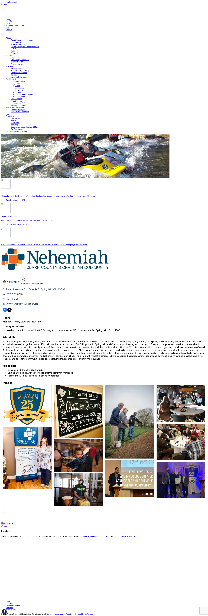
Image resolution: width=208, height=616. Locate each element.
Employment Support (19, 73)
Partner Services (17, 64)
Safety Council (16, 83)
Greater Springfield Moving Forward (25, 47)
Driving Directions (13, 605)
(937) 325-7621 (105, 536)
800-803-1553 (87, 536)
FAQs (13, 51)
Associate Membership (19, 105)
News (8, 114)
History (13, 49)
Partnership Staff (17, 42)
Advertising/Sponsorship (20, 70)
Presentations (20, 97)
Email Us (131, 536)
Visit (7, 28)
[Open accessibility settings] (4, 611)
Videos (13, 120)
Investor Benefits (17, 62)
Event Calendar (16, 99)
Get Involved (11, 79)
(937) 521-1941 (121, 536)
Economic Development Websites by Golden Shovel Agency (70, 614)
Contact (9, 30)
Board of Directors (18, 44)
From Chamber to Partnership (22, 40)
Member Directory (18, 68)
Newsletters (15, 123)
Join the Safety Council (24, 94)
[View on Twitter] (9, 311)
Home (8, 19)
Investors (9, 66)
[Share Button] (23, 279)
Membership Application (20, 60)
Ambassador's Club (18, 103)
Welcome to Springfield (15, 107)
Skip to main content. (9, 2)
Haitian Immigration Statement (17, 131)
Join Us (9, 21)
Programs (19, 90)
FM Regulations (17, 129)
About (8, 38)
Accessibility (11, 610)
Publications (15, 118)
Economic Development (15, 25)
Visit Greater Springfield (20, 112)
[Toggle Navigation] (2, 34)
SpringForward (16, 101)
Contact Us (15, 53)
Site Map (9, 608)
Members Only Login (19, 77)
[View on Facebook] (5, 311)
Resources (19, 92)
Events (8, 23)
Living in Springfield (18, 110)
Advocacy (14, 75)
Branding (14, 125)
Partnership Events (18, 81)
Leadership (19, 88)
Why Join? (15, 57)
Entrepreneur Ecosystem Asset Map (24, 127)
